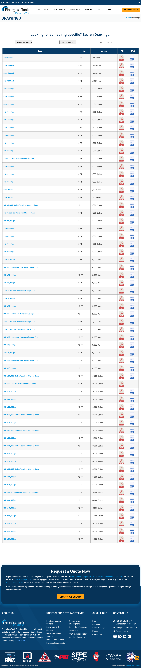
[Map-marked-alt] (124, 636)
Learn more (20, 640)
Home (128, 17)
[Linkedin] (115, 636)
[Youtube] (129, 636)
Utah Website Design (133, 665)
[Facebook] (120, 636)
